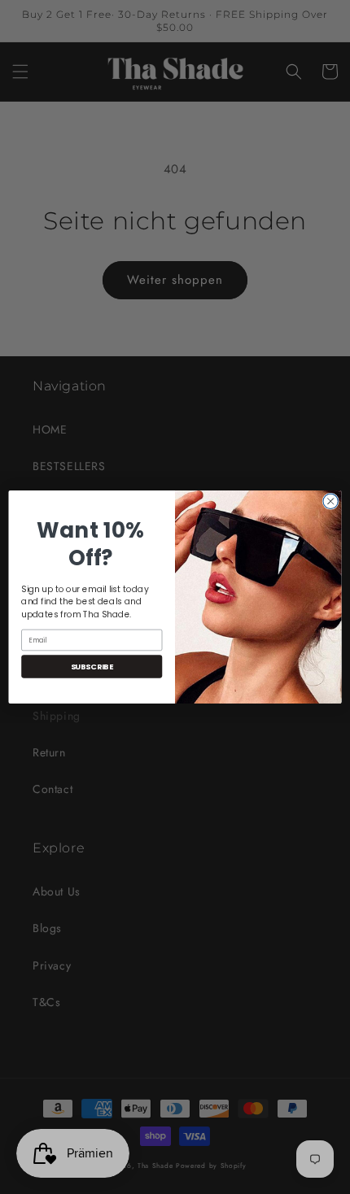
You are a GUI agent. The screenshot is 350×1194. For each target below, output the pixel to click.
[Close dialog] (330, 501)
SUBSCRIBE (92, 666)
